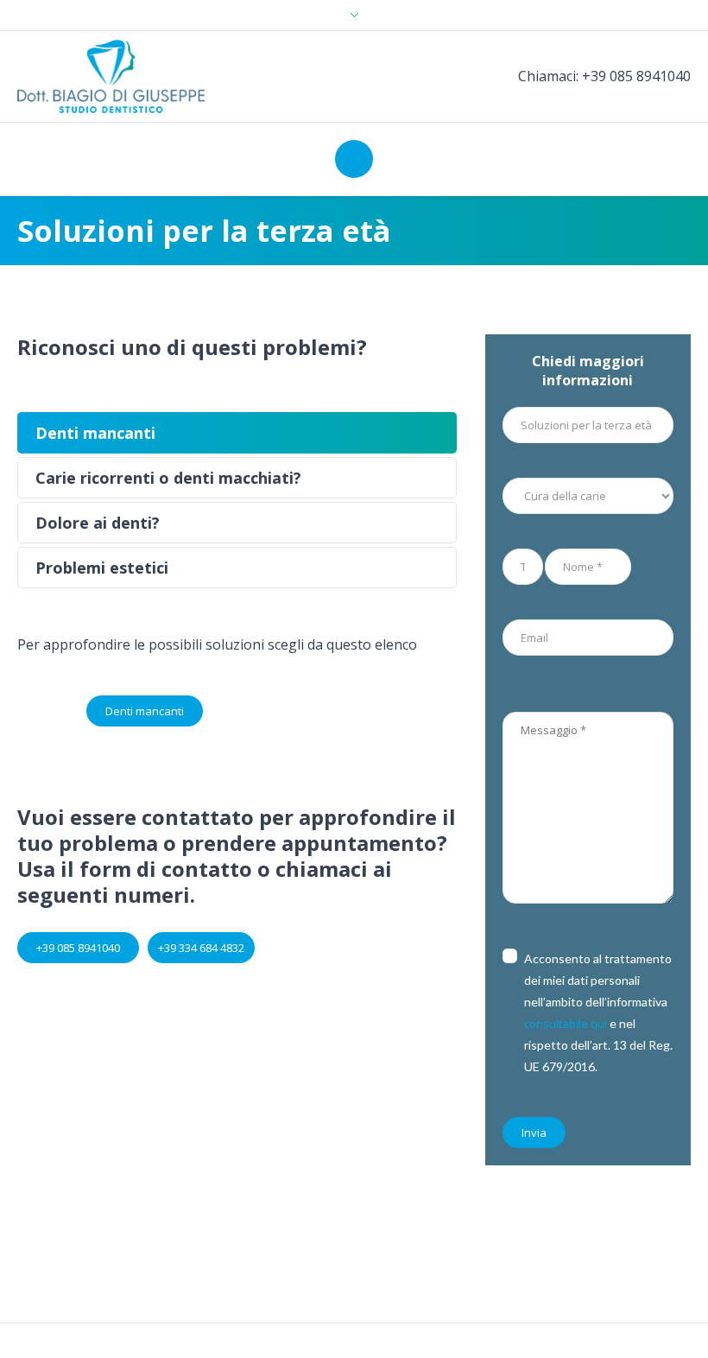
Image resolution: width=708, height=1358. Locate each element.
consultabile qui (565, 1023)
